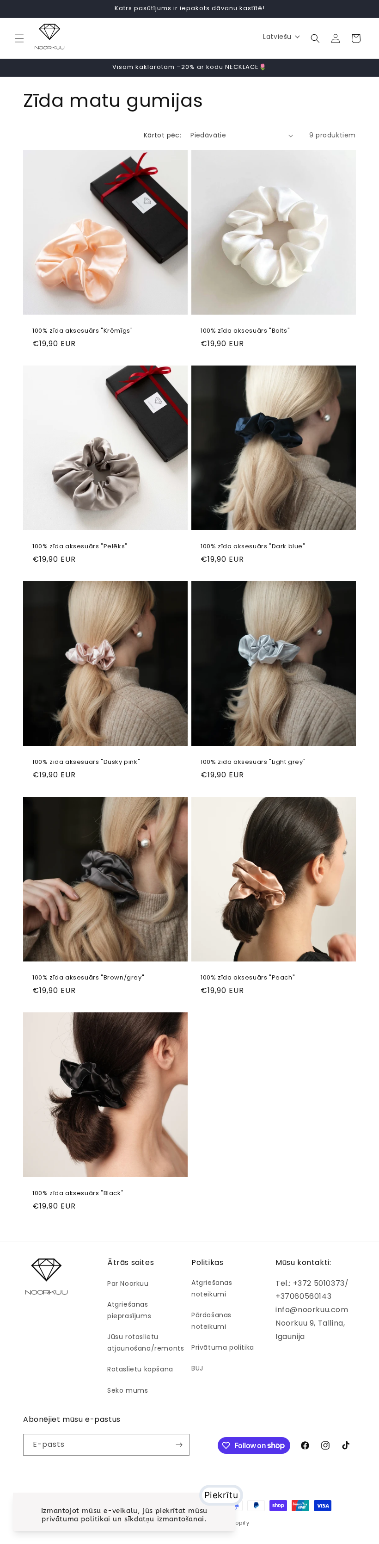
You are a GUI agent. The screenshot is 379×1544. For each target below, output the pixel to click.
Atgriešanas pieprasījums (129, 1310)
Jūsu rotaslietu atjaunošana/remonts (145, 1342)
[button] (19, 38)
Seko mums (127, 1390)
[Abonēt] (179, 1445)
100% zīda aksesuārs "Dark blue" (253, 547)
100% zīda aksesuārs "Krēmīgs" (82, 331)
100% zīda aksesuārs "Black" (77, 1193)
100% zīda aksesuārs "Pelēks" (80, 547)
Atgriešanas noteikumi (211, 1288)
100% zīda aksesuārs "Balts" (245, 331)
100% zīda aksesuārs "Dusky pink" (86, 762)
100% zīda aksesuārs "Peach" (248, 978)
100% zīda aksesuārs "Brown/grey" (88, 978)
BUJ (197, 1368)
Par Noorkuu (128, 1283)
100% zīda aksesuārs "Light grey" (253, 762)
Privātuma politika (222, 1347)
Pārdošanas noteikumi (211, 1320)
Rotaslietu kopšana (140, 1369)
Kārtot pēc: (162, 135)
